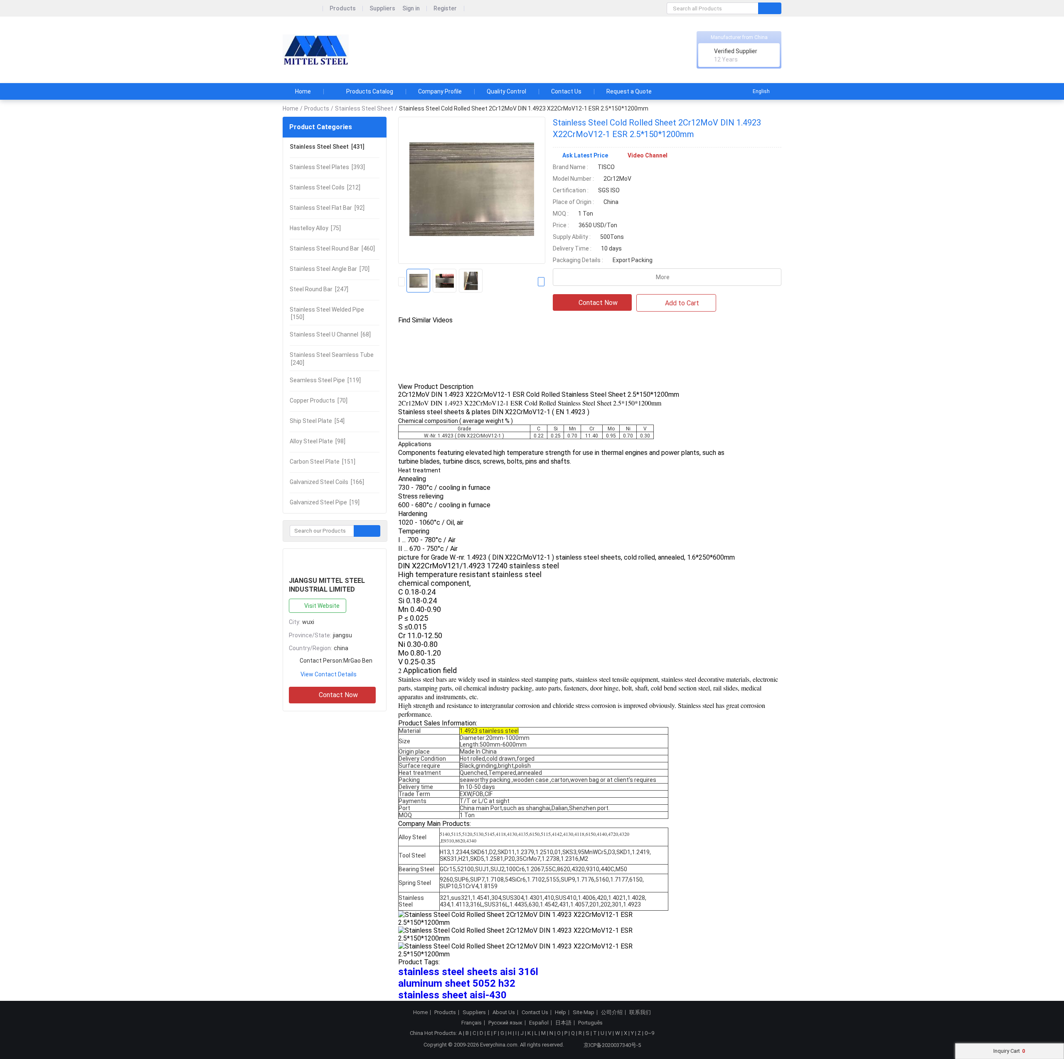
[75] (315, 228)
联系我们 (640, 1012)
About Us (504, 1012)
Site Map (583, 1012)
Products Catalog (369, 91)
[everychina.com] (303, 8)
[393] (327, 167)
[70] (329, 268)
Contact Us (566, 91)
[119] (325, 380)
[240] (332, 358)
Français (471, 1022)
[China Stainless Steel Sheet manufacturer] (316, 50)
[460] (332, 248)
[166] (327, 482)
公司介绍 (612, 1012)
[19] (325, 502)
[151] (322, 461)
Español (539, 1022)
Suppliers (382, 8)
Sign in (411, 8)
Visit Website (322, 605)
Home (303, 91)
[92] (327, 207)
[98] (317, 441)
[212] (325, 187)
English (761, 91)
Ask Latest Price (585, 155)
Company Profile (440, 91)
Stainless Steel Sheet (364, 108)
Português (590, 1022)
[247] (319, 289)
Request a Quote (629, 91)
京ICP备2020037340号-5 (612, 1045)
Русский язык (505, 1022)
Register (445, 8)
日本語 (563, 1022)
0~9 (649, 1033)
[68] (330, 334)
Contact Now (338, 695)
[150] (327, 313)
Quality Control (506, 91)
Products (343, 8)
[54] (317, 421)
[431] (327, 146)
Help (560, 1012)
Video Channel (647, 155)
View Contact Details (328, 674)
